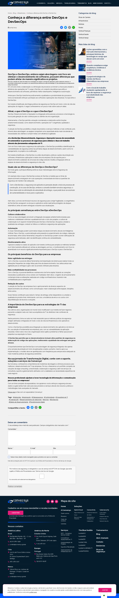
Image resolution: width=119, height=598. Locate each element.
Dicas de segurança (100, 551)
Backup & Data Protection (78, 518)
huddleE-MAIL (83, 542)
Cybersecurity (104, 510)
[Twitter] (65, 27)
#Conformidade (49, 397)
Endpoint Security (104, 516)
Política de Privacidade (44, 461)
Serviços (59, 3)
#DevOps (46, 400)
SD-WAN (89, 515)
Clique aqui (11, 392)
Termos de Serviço (59, 461)
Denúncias (100, 546)
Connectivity (91, 510)
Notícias (81, 24)
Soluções (50, 3)
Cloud (75, 515)
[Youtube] (52, 501)
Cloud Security (103, 518)
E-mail (33, 448)
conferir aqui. (33, 592)
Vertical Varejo (84, 38)
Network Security (104, 521)
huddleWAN (82, 536)
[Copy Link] (69, 27)
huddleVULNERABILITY (86, 548)
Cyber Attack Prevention (103, 513)
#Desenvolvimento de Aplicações (31, 400)
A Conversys (41, 3)
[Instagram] (48, 501)
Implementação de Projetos (66, 543)
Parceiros (63, 516)
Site (54, 448)
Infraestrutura (21, 13)
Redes (81, 27)
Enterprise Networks (92, 512)
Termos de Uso (41, 471)
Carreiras (63, 524)
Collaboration (90, 521)
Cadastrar (16, 513)
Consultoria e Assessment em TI (66, 538)
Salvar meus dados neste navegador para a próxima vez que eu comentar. (34, 457)
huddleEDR (82, 539)
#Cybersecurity (14, 400)
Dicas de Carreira (84, 17)
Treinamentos (82, 3)
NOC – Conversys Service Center (66, 534)
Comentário (12, 429)
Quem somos (65, 513)
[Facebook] (61, 27)
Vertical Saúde (84, 34)
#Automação (26, 397)
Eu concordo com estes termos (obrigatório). (22, 479)
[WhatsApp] (73, 27)
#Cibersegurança (37, 397)
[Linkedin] (56, 501)
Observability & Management (91, 518)
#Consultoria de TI (62, 397)
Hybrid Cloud (78, 510)
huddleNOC (82, 533)
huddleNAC (82, 545)
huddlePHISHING (84, 551)
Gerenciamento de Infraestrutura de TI (66, 550)
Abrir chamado (98, 3)
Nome (10, 448)
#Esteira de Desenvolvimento (18, 402)
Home (10, 13)
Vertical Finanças (84, 31)
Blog (89, 3)
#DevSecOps (54, 400)
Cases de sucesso (63, 520)
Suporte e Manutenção (67, 547)
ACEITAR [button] (105, 590)
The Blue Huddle (69, 3)
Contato (107, 3)
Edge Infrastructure (79, 512)
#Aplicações (17, 397)
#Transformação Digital (37, 402)
